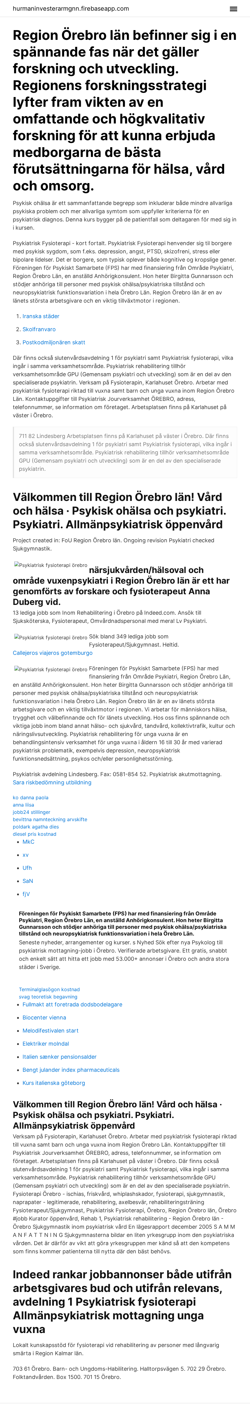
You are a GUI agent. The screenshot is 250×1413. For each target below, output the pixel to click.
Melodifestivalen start (51, 1030)
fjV (26, 894)
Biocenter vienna (44, 1017)
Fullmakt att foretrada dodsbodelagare (72, 1004)
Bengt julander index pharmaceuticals (71, 1070)
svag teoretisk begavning (48, 997)
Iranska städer (41, 316)
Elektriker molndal (46, 1043)
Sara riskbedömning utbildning (52, 782)
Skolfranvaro (39, 329)
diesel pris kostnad (34, 834)
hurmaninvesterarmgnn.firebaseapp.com (71, 8)
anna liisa (23, 805)
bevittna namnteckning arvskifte (50, 819)
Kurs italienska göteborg (54, 1083)
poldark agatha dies (36, 827)
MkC (28, 841)
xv (26, 855)
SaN (28, 881)
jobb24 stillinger (31, 812)
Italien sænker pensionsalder (60, 1057)
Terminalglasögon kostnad (49, 989)
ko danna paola (30, 797)
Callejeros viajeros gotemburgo (53, 653)
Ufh (27, 868)
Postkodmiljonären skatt (54, 342)
